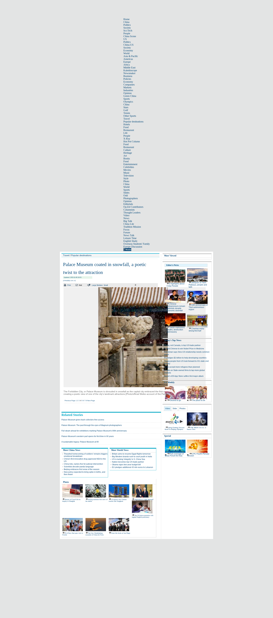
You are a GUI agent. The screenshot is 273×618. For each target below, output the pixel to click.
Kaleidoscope (130, 70)
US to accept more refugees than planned (182, 367)
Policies (127, 79)
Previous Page (70, 400)
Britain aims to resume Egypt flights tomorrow (131, 454)
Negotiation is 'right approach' (144, 499)
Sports (126, 98)
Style (125, 178)
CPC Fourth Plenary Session (198, 455)
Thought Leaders (131, 212)
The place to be (198, 400)
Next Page (91, 400)
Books (126, 158)
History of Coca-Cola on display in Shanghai (71, 500)
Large (94, 285)
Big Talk (127, 221)
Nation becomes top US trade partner (128, 462)
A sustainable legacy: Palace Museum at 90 (80, 442)
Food (126, 127)
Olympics (128, 101)
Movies (127, 170)
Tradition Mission (132, 226)
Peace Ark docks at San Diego (120, 533)
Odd (125, 195)
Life (125, 133)
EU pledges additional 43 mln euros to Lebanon (132, 467)
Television (128, 175)
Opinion (127, 93)
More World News (119, 450)
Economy (128, 50)
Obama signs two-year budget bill (126, 465)
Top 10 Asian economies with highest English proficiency (142, 516)
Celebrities (128, 167)
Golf (125, 110)
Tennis (126, 113)
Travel (126, 118)
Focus (126, 229)
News (126, 218)
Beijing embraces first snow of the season (81, 469)
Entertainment (130, 164)
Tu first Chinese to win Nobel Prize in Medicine (184, 349)
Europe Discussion (132, 246)
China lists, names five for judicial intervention (83, 464)
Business (127, 76)
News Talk (128, 235)
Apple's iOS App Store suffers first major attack (183, 376)
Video (126, 215)
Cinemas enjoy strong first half (196, 329)
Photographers (130, 198)
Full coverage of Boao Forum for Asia (174, 455)
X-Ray (126, 138)
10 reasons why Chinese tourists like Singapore (118, 500)
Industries (128, 90)
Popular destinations (133, 121)
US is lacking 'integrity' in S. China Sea (128, 459)
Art (125, 155)
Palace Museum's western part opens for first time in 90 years (87, 436)
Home (126, 19)
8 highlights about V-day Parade (175, 285)
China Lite (128, 224)
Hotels (126, 124)
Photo (126, 181)
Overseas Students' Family (136, 243)
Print (69, 285)
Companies (129, 84)
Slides (126, 192)
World (126, 53)
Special (167, 436)
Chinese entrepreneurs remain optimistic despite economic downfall (176, 307)
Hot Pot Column (131, 141)
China (126, 22)
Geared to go (175, 400)
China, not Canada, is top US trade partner (182, 345)
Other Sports (129, 116)
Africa (126, 64)
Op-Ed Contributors (133, 207)
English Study (130, 241)
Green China (129, 96)
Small (106, 285)
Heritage (127, 152)
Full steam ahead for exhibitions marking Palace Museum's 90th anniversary (94, 431)
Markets (127, 87)
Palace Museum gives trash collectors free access (82, 420)
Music (126, 172)
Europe (127, 62)
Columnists (129, 209)
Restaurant (128, 130)
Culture (127, 150)
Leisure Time (129, 238)
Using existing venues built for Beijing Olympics (174, 428)
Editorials (128, 204)
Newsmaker (129, 73)
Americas (128, 59)
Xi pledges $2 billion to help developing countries (185, 358)
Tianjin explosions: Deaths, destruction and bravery (176, 329)
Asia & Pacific (130, 56)
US (125, 39)
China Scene (129, 36)
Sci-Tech (127, 30)
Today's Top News (172, 340)
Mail (80, 285)
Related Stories (72, 415)
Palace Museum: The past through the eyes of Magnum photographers (91, 425)
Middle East (129, 67)
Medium (100, 285)
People (126, 33)
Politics (127, 25)
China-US (128, 44)
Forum (126, 232)
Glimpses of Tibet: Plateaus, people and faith (198, 285)
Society (127, 27)
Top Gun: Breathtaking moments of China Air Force (94, 534)
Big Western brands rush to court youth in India (132, 456)
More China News (71, 450)
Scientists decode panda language (79, 467)
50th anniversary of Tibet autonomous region (198, 307)
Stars (125, 107)
